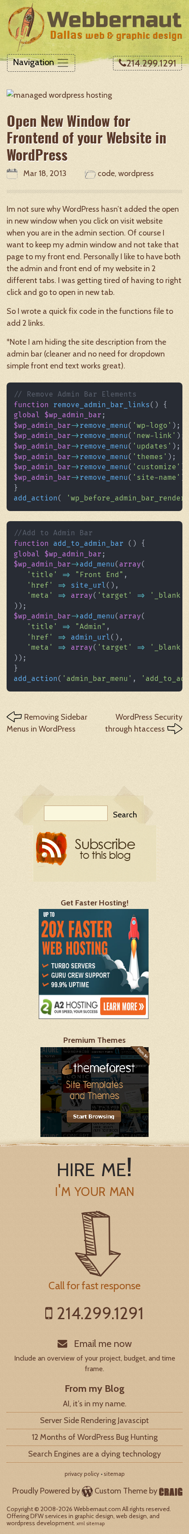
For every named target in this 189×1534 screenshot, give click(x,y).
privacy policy (82, 1473)
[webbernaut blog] (94, 852)
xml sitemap (90, 1523)
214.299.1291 (151, 63)
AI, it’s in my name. (95, 1404)
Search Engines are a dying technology (94, 1454)
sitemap (114, 1473)
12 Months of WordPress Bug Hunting (95, 1437)
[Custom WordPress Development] (170, 1491)
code (106, 173)
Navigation (34, 62)
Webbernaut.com (97, 1509)
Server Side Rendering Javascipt (94, 1420)
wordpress (136, 173)
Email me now (102, 1344)
